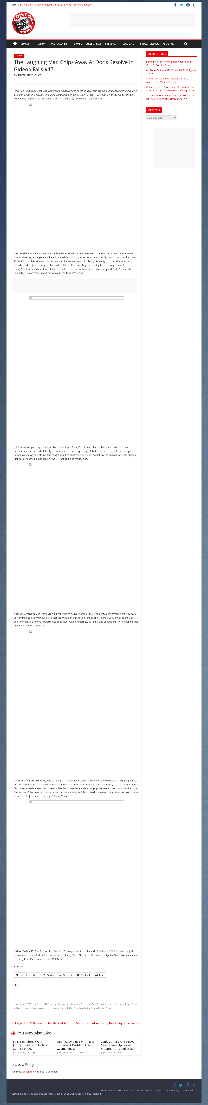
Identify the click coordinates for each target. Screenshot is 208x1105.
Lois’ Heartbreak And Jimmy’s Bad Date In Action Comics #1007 (31, 1045)
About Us (168, 43)
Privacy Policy (173, 1090)
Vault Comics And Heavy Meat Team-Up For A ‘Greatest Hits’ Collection (118, 1045)
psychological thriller (63, 1008)
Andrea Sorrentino (82, 1004)
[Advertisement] (132, 20)
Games (78, 43)
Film (120, 1090)
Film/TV (40, 43)
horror (121, 1004)
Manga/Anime (59, 43)
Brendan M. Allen (44, 1004)
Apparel (150, 1090)
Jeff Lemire (19, 1008)
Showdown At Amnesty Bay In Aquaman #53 (108, 1023)
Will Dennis (107, 1008)
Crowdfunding (149, 43)
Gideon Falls (111, 1004)
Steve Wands (80, 1008)
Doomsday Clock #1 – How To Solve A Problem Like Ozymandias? (75, 1045)
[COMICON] (23, 13)
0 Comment (62, 1004)
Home (104, 1090)
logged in (31, 1071)
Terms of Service (189, 1090)
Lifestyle (110, 43)
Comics (25, 43)
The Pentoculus (94, 1008)
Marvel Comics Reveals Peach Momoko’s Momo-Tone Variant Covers (57, 4)
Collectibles (93, 43)
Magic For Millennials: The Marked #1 (39, 1023)
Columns (128, 43)
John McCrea (30, 1008)
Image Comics (131, 1004)
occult (49, 1008)
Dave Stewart (98, 1004)
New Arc (41, 1008)
